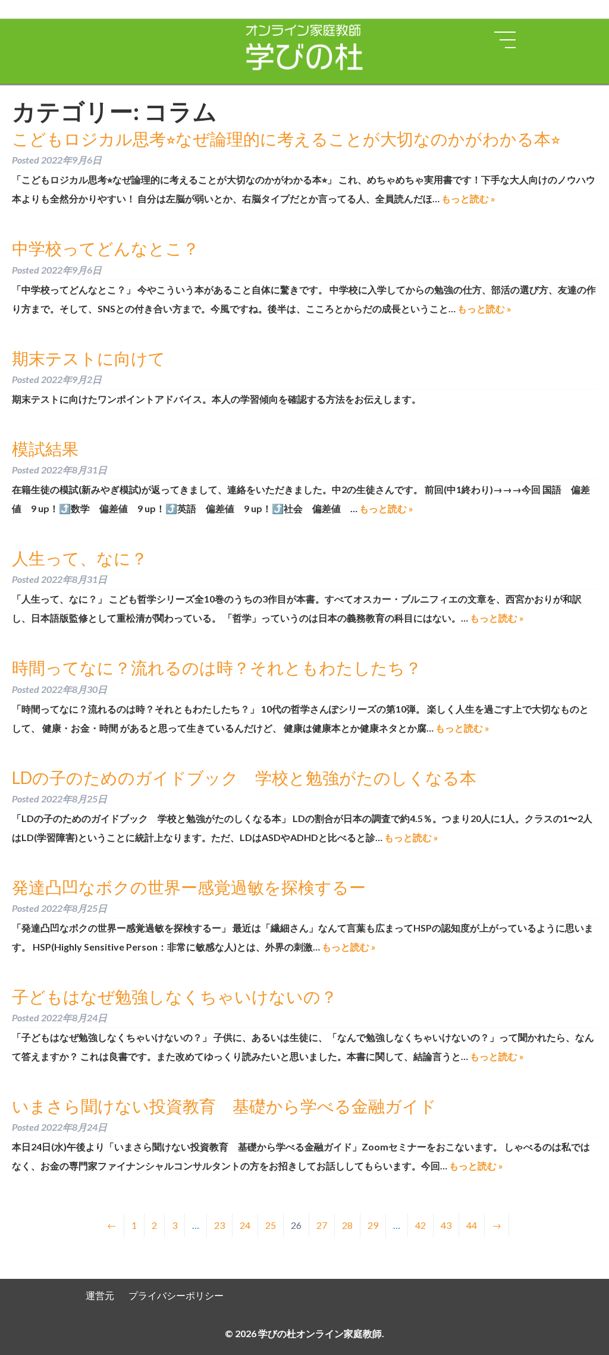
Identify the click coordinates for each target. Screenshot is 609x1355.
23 (219, 1225)
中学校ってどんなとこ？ (105, 248)
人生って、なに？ (79, 558)
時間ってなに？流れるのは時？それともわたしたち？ (217, 667)
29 (373, 1225)
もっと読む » (468, 198)
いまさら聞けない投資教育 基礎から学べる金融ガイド (224, 1106)
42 (420, 1225)
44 (471, 1225)
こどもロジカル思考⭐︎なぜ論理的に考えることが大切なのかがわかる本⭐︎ (286, 138)
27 (321, 1225)
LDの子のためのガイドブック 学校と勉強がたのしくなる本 (244, 777)
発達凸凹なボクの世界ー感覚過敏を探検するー (189, 887)
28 (347, 1225)
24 (245, 1225)
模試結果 (45, 448)
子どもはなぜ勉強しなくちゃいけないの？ (174, 996)
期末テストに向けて (88, 358)
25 (270, 1225)
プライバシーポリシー (176, 1295)
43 (446, 1225)
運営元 (100, 1295)
